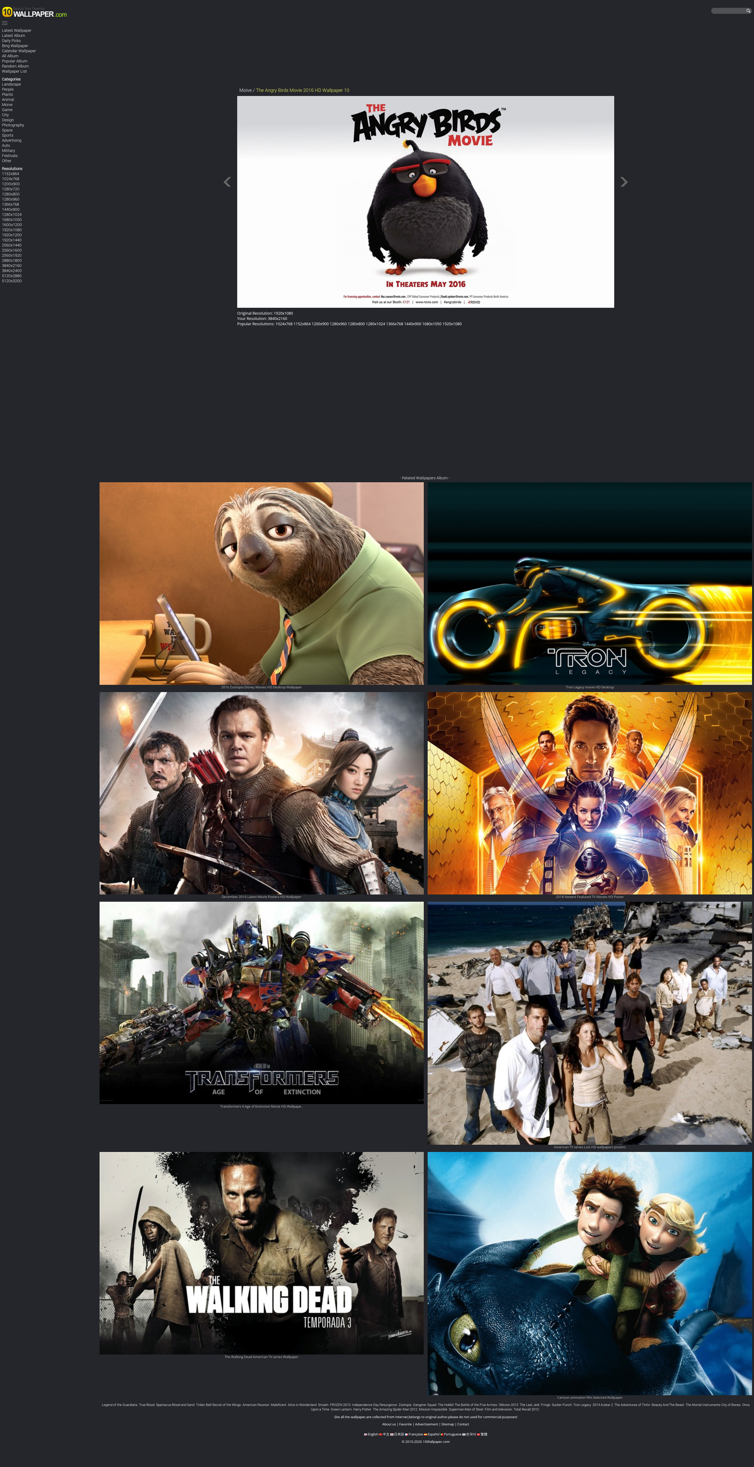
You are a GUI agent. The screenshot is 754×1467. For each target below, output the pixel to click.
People (8, 89)
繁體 (484, 1434)
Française (416, 1434)
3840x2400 (12, 270)
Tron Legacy (582, 1404)
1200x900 (11, 183)
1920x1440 (12, 239)
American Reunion (255, 1404)
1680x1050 (12, 219)
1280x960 (10, 199)
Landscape (11, 84)
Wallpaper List (14, 71)
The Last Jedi (529, 1404)
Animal (8, 99)
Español (433, 1434)
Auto (6, 145)
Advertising (11, 140)
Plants (7, 94)
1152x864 (10, 173)
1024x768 (10, 178)
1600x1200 (12, 224)
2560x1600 (12, 250)
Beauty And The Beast (668, 1404)
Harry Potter (362, 1409)
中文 (386, 1434)
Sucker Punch (562, 1404)
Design (8, 119)
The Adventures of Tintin (632, 1404)
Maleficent (278, 1404)
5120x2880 (12, 275)
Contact (463, 1424)
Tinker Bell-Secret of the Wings (218, 1404)
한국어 (471, 1434)
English (373, 1434)
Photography (13, 124)
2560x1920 (12, 255)
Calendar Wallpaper (19, 50)
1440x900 (11, 209)
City (5, 114)
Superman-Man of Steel (466, 1409)
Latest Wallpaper (16, 30)
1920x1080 (12, 229)
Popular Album (14, 60)
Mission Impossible (433, 1409)
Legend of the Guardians (119, 1404)
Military (8, 150)
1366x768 (10, 204)
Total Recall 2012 (526, 1409)
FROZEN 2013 (340, 1404)
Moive (7, 104)
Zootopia (405, 1404)
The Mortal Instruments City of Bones (713, 1404)
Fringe (545, 1404)
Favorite (405, 1424)
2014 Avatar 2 (603, 1404)
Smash (323, 1404)
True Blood (147, 1404)
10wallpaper (36, 11)
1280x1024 (12, 214)
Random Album (15, 66)
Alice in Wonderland (302, 1404)
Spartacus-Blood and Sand (175, 1404)
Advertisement (426, 1424)
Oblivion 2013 (508, 1404)
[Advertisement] (426, 54)
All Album (10, 55)
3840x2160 (12, 265)
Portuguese (453, 1434)
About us (389, 1424)
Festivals (10, 155)
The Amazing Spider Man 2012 (395, 1409)
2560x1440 (12, 245)
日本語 (399, 1434)
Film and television (498, 1409)
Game (7, 109)
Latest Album (13, 35)
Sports (7, 135)
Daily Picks (11, 40)
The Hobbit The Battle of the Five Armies (467, 1404)
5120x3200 (12, 280)
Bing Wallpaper (15, 45)
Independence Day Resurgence (374, 1404)
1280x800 (11, 193)
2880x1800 (12, 260)
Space (7, 129)
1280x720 (10, 188)
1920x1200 (12, 234)
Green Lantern (341, 1409)
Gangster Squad (424, 1404)
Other (6, 160)
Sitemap (447, 1424)
